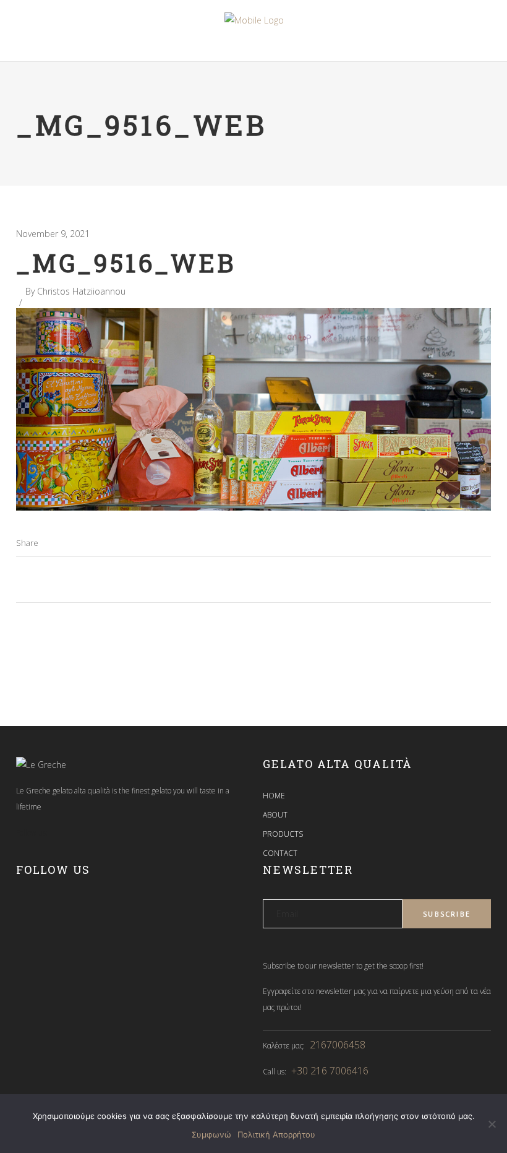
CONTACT (280, 853)
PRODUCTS (283, 834)
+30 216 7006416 (330, 1070)
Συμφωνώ (211, 1134)
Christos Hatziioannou (81, 291)
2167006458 (337, 1045)
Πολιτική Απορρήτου (276, 1134)
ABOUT (275, 815)
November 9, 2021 (53, 234)
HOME (274, 795)
